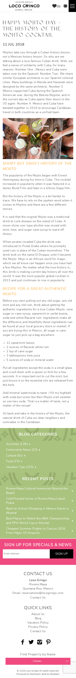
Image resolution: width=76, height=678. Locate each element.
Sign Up (61, 553)
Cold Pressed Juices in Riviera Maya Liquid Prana (35, 500)
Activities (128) (17, 444)
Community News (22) (22, 449)
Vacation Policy (38, 622)
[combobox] (38, 661)
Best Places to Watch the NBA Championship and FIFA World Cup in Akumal (37, 520)
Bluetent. (55, 674)
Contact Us (38, 597)
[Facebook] (23, 642)
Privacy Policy (38, 626)
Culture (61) (14, 455)
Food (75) (13, 461)
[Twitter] (31, 642)
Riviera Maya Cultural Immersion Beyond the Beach (37, 490)
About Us (38, 614)
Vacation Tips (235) (20, 467)
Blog (38, 618)
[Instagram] (40, 642)
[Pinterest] (48, 642)
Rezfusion (35, 674)
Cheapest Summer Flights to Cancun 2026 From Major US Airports (35, 530)
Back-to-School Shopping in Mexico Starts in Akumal (37, 510)
